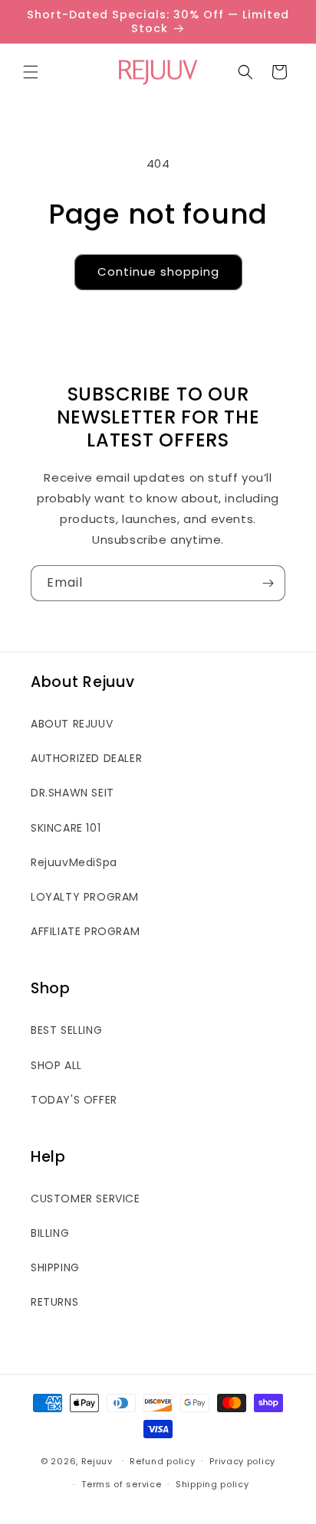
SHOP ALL (56, 1065)
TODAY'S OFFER (74, 1099)
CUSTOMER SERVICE (85, 1198)
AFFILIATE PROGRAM (85, 931)
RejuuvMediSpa (74, 862)
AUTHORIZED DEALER (86, 758)
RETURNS (54, 1302)
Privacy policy (242, 1461)
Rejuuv (97, 1460)
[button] (31, 72)
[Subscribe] (268, 583)
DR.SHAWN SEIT (72, 792)
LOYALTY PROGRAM (85, 896)
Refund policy (162, 1461)
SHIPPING (55, 1267)
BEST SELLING (66, 1030)
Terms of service (121, 1484)
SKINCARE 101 (65, 828)
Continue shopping (158, 271)
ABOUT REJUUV (72, 723)
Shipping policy (212, 1484)
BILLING (50, 1233)
